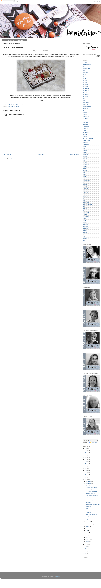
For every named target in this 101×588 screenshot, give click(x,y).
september (89, 524)
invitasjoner (86, 196)
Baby (84, 66)
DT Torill (85, 92)
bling (84, 148)
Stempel (85, 134)
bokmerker (85, 154)
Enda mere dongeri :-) (91, 514)
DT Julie (85, 82)
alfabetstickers (86, 144)
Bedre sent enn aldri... (91, 493)
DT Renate (85, 86)
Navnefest (85, 124)
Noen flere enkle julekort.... (92, 495)
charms (85, 168)
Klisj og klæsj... (89, 519)
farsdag (85, 184)
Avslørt (87, 497)
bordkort (85, 156)
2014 (86, 474)
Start (4, 40)
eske (9, 106)
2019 (86, 463)
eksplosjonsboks (87, 180)
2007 (86, 553)
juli (87, 528)
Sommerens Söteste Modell (93, 504)
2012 (86, 479)
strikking (85, 232)
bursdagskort (86, 164)
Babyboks (88, 506)
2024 (86, 452)
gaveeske (85, 188)
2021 (86, 459)
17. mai (85, 62)
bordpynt (85, 158)
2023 (86, 455)
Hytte (84, 110)
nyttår (84, 218)
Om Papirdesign (21, 40)
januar (87, 541)
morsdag (85, 214)
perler (84, 220)
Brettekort (85, 72)
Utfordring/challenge (88, 138)
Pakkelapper (86, 126)
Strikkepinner (89, 508)
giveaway (85, 190)
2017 (86, 468)
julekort (84, 200)
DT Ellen (85, 78)
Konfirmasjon (86, 118)
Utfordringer (11, 40)
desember (88, 481)
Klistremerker (86, 116)
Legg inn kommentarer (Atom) (16, 158)
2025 (86, 450)
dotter (84, 176)
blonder (85, 152)
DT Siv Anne (86, 88)
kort (84, 206)
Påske (84, 130)
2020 (86, 461)
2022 (86, 457)
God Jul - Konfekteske (91, 487)
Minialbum (85, 122)
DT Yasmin (85, 96)
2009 (86, 548)
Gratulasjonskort (87, 106)
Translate (94, 442)
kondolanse (86, 202)
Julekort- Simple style (91, 500)
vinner (84, 240)
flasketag (85, 186)
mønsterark (86, 216)
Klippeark (85, 114)
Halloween (85, 108)
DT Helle (85, 80)
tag (83, 234)
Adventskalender (87, 64)
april (87, 535)
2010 (86, 546)
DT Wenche (86, 94)
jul (14, 106)
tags (84, 236)
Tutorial (85, 136)
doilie (84, 172)
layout (84, 210)
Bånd (84, 76)
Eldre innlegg (74, 154)
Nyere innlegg (7, 154)
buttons (85, 166)
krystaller (85, 208)
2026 (86, 448)
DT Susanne (86, 90)
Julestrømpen (89, 516)
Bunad (84, 74)
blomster (85, 150)
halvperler (85, 192)
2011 (86, 544)
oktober (88, 521)
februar (88, 539)
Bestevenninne (86, 68)
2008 (86, 551)
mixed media (86, 212)
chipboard (85, 170)
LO (83, 120)
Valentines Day (86, 140)
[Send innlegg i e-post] (22, 104)
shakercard (85, 224)
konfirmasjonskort (87, 204)
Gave (12, 106)
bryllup (84, 160)
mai (87, 532)
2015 (86, 472)
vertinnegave (86, 238)
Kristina (17, 106)
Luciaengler (89, 502)
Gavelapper (86, 102)
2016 (86, 470)
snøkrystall (85, 228)
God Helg (88, 485)
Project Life (85, 128)
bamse (84, 146)
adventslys (85, 142)
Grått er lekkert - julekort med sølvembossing (92, 490)
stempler (85, 230)
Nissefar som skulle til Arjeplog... (91, 511)
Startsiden (41, 154)
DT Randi (85, 84)
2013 (86, 477)
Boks (84, 70)
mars (87, 537)
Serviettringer (86, 132)
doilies (84, 174)
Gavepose (85, 104)
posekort (85, 222)
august (88, 526)
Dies (84, 98)
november (88, 483)
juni (87, 530)
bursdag (85, 162)
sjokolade (85, 226)
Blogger (58, 576)
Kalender (85, 112)
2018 (86, 466)
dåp (84, 178)
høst (84, 194)
